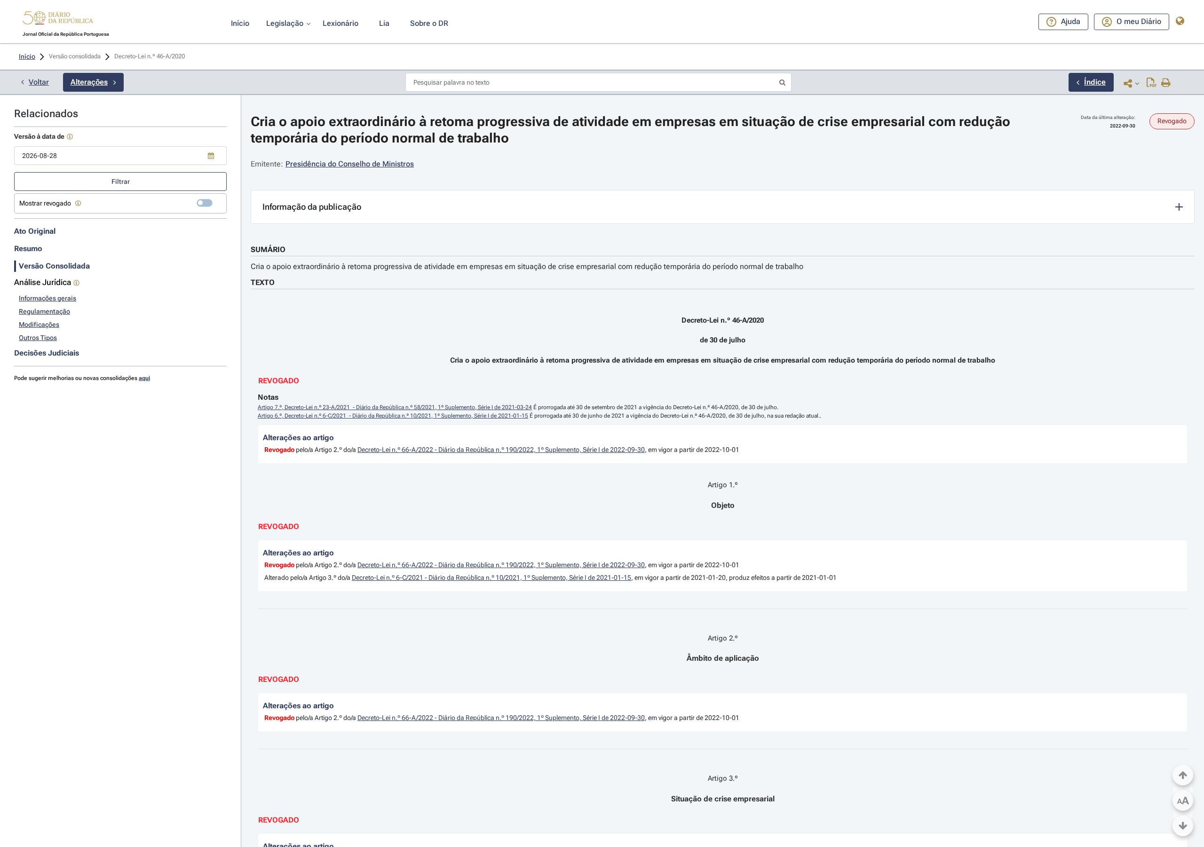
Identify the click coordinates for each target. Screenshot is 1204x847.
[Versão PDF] (1151, 83)
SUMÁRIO (268, 249)
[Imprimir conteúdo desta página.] (1166, 83)
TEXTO (263, 282)
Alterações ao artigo (298, 437)
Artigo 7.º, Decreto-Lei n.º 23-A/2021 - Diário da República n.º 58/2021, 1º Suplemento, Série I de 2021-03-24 (395, 407)
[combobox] (120, 155)
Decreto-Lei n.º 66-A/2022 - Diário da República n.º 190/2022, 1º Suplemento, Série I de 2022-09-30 (501, 449)
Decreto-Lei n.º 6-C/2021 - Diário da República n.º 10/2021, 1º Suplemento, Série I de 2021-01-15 (491, 577)
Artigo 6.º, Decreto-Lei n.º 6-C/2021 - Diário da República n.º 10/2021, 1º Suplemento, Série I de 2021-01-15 (393, 415)
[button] (58, 19)
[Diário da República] (58, 20)
